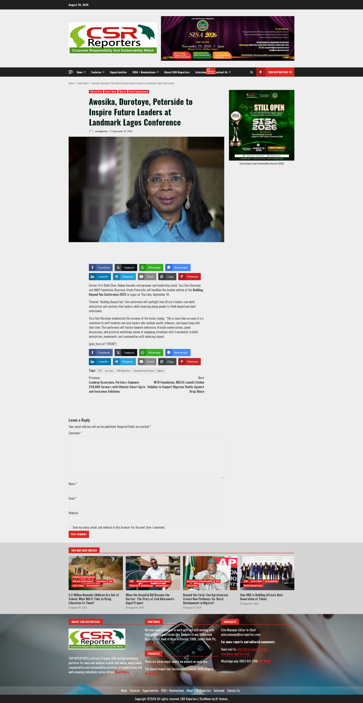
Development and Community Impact (153, 581)
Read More (122, 672)
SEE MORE (264, 661)
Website (73, 513)
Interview (203, 71)
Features (96, 72)
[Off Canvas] (71, 72)
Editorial (134, 585)
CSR (100, 370)
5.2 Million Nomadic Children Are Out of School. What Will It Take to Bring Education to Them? (96, 573)
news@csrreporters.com (235, 654)
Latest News (110, 91)
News (80, 72)
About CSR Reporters (177, 72)
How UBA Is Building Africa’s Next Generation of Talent (267, 573)
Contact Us (221, 72)
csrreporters (101, 131)
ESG (110, 581)
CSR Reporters (124, 370)
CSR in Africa (96, 91)
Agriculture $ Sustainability (200, 581)
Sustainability (93, 585)
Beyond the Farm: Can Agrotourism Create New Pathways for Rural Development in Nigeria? (210, 573)
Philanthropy (147, 585)
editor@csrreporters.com (252, 649)
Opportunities (118, 72)
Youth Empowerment (138, 91)
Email (73, 498)
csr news (109, 370)
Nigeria (122, 91)
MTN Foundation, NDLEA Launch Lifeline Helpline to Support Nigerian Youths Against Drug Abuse (175, 384)
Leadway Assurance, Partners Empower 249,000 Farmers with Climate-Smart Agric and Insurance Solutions (117, 384)
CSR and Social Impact (83, 581)
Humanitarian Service (144, 370)
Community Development (84, 576)
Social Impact (162, 585)
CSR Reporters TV (280, 72)
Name (73, 483)
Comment (75, 433)
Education (101, 581)
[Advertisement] (227, 38)
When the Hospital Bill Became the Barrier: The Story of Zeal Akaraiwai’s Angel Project (153, 573)
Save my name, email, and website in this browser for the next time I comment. (119, 527)
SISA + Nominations (144, 72)
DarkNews (205, 699)
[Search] (251, 72)
